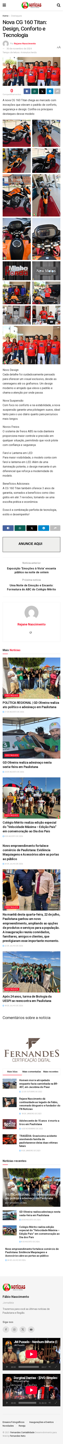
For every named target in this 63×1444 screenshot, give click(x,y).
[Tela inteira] (56, 1367)
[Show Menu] (4, 5)
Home (5, 16)
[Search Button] (58, 5)
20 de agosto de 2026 (14, 772)
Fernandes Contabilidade (22, 1432)
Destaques (16, 16)
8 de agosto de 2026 (13, 836)
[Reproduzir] (7, 1367)
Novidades (8, 1425)
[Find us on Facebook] (6, 1329)
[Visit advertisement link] (31, 544)
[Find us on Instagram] (14, 1329)
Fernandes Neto (17, 1436)
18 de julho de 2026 (13, 1006)
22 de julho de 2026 (13, 946)
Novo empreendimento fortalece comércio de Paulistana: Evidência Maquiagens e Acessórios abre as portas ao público (32, 1252)
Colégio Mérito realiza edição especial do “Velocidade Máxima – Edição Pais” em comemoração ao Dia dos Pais (29, 827)
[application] (31, 1354)
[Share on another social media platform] (57, 91)
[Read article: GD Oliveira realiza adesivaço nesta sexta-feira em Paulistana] (31, 738)
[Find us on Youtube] (31, 1329)
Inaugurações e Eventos (41, 1422)
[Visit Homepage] (31, 5)
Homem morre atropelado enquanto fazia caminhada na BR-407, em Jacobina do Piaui (38, 1083)
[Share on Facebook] (27, 91)
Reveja (22, 1425)
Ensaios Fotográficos (13, 1422)
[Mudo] (49, 1367)
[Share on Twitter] (42, 91)
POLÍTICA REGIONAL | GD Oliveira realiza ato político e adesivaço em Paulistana (30, 1196)
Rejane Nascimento (25, 43)
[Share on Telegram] (50, 91)
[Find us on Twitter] (22, 1329)
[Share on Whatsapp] (34, 91)
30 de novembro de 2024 (19, 48)
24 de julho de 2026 (13, 864)
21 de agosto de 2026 (14, 712)
